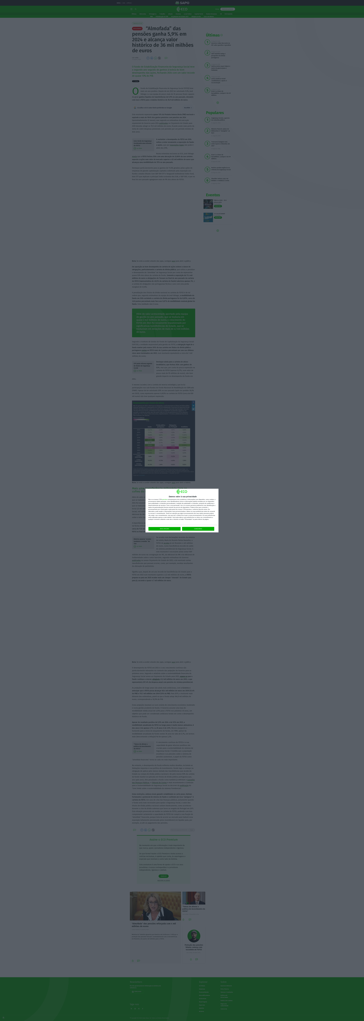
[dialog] (182, 510)
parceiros (165, 499)
